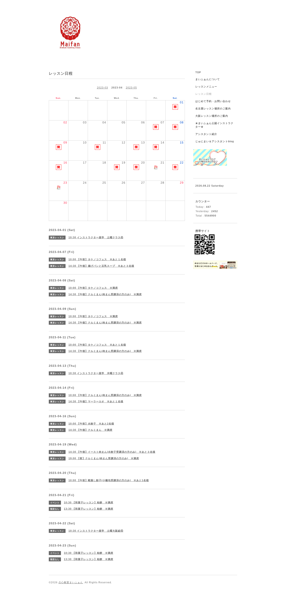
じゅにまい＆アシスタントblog (214, 141)
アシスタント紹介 (206, 134)
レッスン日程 (203, 93)
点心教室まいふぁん (70, 582)
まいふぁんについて (207, 79)
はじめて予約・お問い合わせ (213, 101)
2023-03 (102, 87)
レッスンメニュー (206, 86)
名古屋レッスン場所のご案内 (213, 108)
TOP (198, 72)
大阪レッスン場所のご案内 (211, 115)
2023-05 (131, 87)
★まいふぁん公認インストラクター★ (214, 125)
